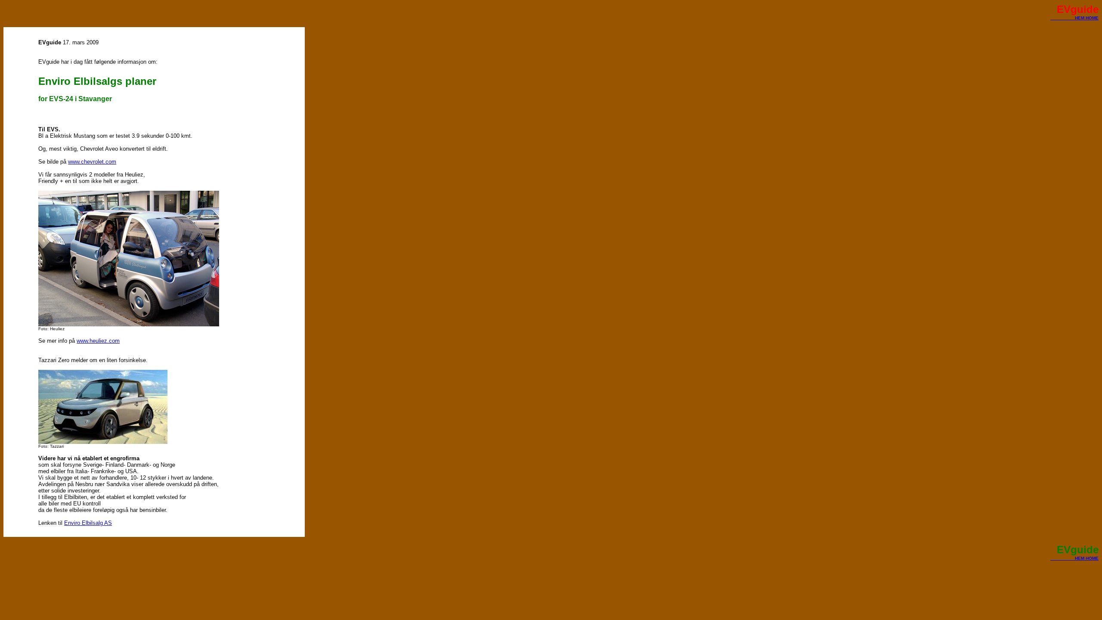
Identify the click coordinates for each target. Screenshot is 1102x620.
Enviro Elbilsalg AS (88, 523)
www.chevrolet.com (92, 161)
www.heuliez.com (98, 341)
